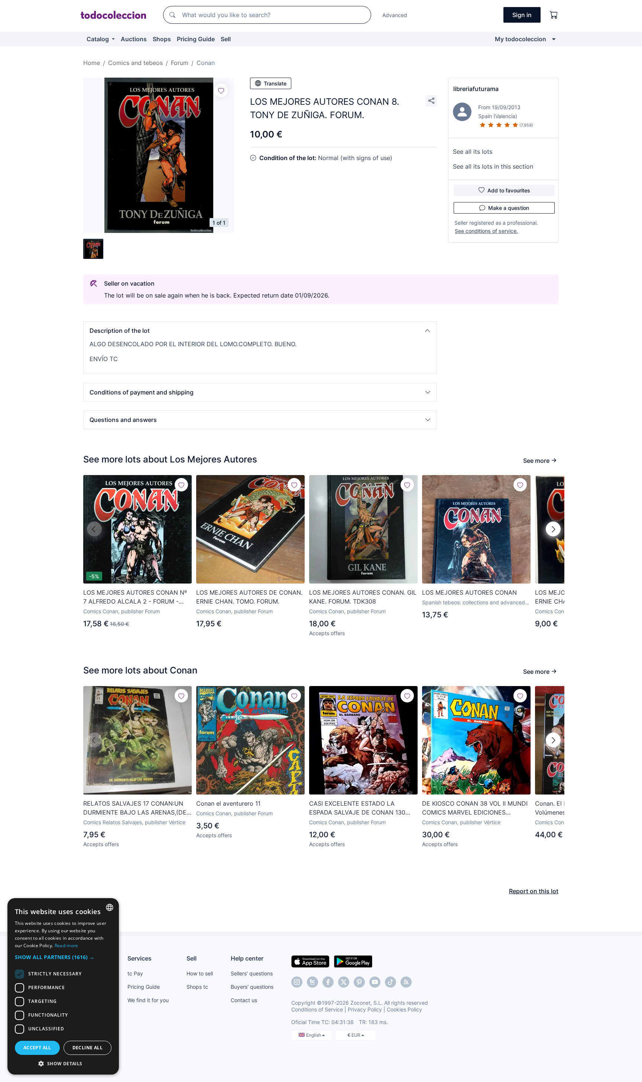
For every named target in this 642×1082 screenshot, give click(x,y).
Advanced (394, 15)
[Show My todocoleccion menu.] (553, 39)
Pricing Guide (196, 39)
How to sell (200, 973)
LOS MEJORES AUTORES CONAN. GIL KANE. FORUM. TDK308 (362, 597)
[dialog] (63, 986)
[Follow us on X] (343, 982)
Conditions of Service (317, 1009)
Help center (247, 958)
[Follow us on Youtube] (374, 982)
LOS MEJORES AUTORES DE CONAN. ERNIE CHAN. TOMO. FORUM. (249, 597)
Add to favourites (508, 190)
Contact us (244, 1000)
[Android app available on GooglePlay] (353, 961)
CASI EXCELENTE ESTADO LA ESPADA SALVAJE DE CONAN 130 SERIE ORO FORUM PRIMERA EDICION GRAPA (363, 808)
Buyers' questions (252, 987)
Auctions (134, 39)
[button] (260, 330)
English (314, 1035)
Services (139, 958)
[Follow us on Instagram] (296, 982)
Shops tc (197, 987)
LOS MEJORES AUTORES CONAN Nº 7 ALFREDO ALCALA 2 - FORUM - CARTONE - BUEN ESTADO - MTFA (135, 597)
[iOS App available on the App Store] (310, 961)
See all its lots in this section (493, 166)
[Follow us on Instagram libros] (312, 982)
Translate (275, 83)
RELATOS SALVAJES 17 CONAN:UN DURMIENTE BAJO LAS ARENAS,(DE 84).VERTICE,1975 (135, 808)
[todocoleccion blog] (406, 982)
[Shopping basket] (553, 15)
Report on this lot (533, 891)
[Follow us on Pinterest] (359, 982)
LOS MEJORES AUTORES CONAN (469, 592)
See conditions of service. (486, 231)
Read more (66, 945)
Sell (226, 39)
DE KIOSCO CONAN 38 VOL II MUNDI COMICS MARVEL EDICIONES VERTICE (475, 808)
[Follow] (221, 90)
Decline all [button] (87, 1047)
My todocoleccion (520, 39)
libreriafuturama (476, 88)
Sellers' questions (252, 973)
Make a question (508, 208)
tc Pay (135, 973)
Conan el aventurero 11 (228, 803)
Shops (162, 39)
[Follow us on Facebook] (328, 982)
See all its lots (472, 151)
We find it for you (148, 1000)
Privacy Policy (365, 1009)
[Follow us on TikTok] (390, 982)
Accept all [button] (37, 1047)
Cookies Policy (404, 1009)
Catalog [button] (98, 39)
